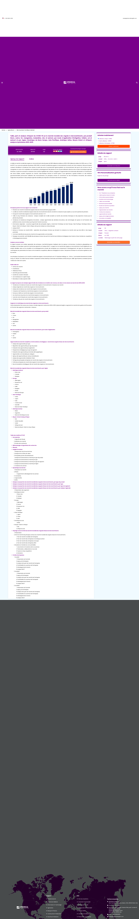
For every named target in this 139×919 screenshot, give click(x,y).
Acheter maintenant (114, 146)
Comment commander (84, 902)
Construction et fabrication (54, 914)
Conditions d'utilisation (84, 914)
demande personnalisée (114, 180)
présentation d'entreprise (84, 916)
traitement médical (53, 902)
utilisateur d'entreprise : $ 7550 (107, 143)
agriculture (50, 908)
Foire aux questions (83, 899)
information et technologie (54, 905)
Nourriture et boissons (53, 916)
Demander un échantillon (78, 152)
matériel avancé (52, 899)
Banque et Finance (52, 911)
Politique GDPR (81, 911)
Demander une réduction (113, 166)
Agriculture (11, 130)
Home (3, 130)
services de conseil (83, 905)
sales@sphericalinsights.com (130, 18)
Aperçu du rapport (17, 159)
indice (31, 159)
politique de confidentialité (85, 908)
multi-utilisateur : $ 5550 (105, 141)
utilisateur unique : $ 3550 (105, 138)
